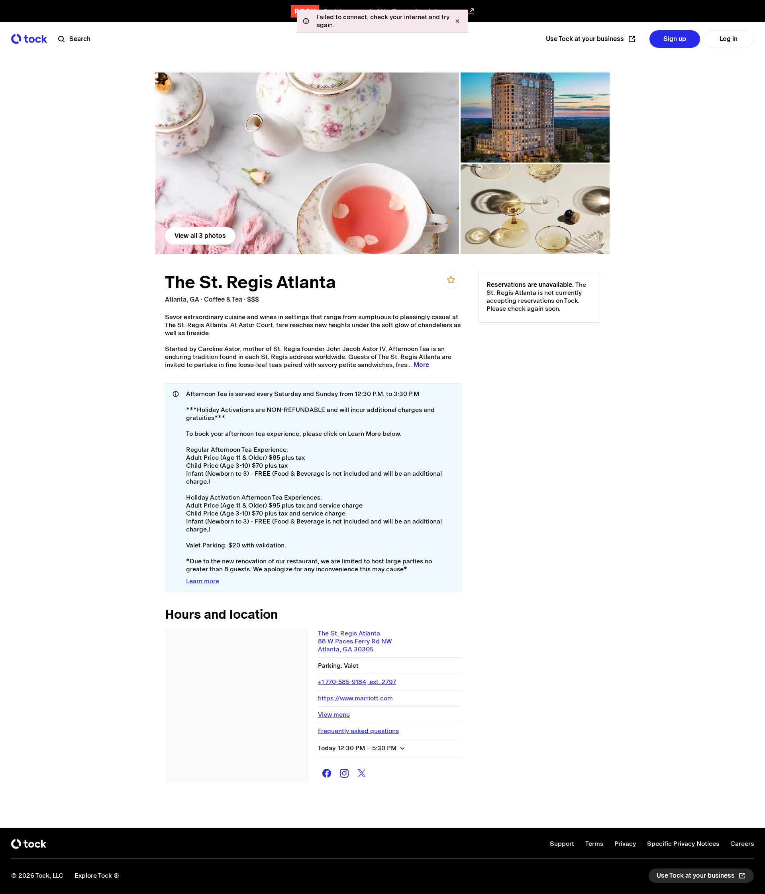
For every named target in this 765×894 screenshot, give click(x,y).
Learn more (202, 581)
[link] (307, 163)
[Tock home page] (29, 39)
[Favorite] (451, 279)
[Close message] (457, 21)
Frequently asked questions (358, 731)
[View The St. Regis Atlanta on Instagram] (344, 773)
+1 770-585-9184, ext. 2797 (357, 682)
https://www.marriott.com (355, 698)
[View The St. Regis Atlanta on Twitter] (362, 773)
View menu (334, 714)
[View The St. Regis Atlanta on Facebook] (326, 773)
